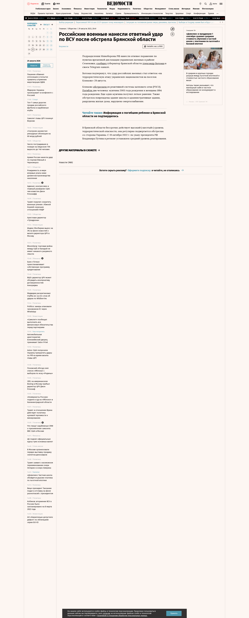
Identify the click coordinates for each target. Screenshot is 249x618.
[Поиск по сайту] (205, 3)
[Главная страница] (120, 3)
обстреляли (100, 86)
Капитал (109, 13)
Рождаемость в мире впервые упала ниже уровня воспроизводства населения (38, 174)
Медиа (112, 9)
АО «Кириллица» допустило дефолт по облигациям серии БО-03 (40, 519)
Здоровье (179, 13)
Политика (137, 9)
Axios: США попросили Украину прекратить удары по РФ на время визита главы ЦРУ (39, 354)
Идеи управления (63, 13)
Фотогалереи (207, 9)
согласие (106, 613)
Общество (148, 9)
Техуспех (169, 13)
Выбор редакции (66, 22)
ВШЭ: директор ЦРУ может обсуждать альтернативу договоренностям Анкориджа (39, 281)
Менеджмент (160, 9)
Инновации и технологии (152, 13)
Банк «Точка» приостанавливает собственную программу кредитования (38, 266)
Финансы (78, 9)
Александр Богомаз (153, 63)
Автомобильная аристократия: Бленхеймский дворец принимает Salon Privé (37, 338)
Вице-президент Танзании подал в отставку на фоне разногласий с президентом (40, 491)
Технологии (102, 9)
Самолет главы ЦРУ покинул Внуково (40, 119)
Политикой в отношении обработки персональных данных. (122, 615)
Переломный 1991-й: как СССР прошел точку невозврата (100, 22)
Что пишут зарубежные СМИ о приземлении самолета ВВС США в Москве (40, 428)
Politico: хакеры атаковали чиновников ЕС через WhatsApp (39, 309)
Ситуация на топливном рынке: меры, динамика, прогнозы (151, 22)
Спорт (188, 13)
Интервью (186, 9)
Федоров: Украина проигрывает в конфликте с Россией (40, 92)
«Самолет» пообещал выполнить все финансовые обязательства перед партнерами (40, 323)
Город (76, 13)
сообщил (101, 63)
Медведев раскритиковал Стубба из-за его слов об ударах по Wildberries (39, 296)
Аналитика (98, 13)
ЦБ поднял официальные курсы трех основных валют (40, 440)
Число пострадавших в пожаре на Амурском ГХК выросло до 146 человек (38, 147)
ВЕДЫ (32, 13)
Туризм (211, 13)
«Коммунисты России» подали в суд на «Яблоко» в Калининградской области (40, 399)
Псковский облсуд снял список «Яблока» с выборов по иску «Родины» (40, 371)
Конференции (199, 13)
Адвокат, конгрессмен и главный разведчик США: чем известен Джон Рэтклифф (38, 190)
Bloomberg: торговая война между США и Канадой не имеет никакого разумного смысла (39, 250)
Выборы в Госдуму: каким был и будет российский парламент (205, 22)
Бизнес (56, 9)
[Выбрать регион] (200, 3)
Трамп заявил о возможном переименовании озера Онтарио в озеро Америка (40, 465)
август (46, 24)
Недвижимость (124, 9)
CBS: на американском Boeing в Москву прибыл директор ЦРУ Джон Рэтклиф (38, 385)
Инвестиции (89, 9)
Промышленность (131, 13)
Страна (118, 13)
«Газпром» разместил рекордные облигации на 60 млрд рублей (39, 133)
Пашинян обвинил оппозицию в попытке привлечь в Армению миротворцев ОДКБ (37, 78)
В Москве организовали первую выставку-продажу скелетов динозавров (39, 452)
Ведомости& (86, 13)
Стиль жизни (174, 9)
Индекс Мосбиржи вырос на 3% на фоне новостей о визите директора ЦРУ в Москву (40, 232)
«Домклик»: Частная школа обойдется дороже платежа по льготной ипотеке (40, 478)
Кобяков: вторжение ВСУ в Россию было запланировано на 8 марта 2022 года (39, 505)
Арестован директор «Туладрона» (36, 218)
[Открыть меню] (221, 3)
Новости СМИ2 (66, 162)
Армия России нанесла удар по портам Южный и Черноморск (40, 160)
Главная (63, 29)
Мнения (196, 9)
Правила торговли (45, 13)
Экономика (66, 9)
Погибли (87, 90)
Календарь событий (32, 24)
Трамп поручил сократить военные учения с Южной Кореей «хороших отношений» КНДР (39, 206)
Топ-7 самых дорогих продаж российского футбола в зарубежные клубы (38, 106)
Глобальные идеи (43, 9)
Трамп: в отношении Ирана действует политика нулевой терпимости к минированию (39, 414)
